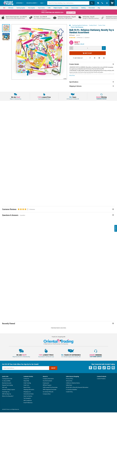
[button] (39, 51)
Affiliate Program (47, 385)
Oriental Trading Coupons (8, 389)
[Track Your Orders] (98, 3)
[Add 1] (104, 48)
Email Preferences (28, 402)
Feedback (115, 228)
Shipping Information (29, 389)
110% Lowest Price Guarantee (50, 387)
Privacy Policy (69, 378)
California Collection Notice (73, 383)
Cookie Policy (69, 391)
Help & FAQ (26, 380)
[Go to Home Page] (70, 25)
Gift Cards (4, 387)
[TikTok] (104, 367)
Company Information (48, 378)
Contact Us (26, 378)
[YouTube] (108, 367)
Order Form (26, 385)
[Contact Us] (102, 3)
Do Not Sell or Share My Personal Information (77, 387)
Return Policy (27, 387)
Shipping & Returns (75, 86)
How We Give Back (47, 380)
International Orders (29, 394)
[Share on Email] (99, 58)
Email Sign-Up (5, 391)
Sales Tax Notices (28, 396)
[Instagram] (113, 367)
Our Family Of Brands (48, 391)
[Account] (107, 3)
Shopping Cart (27, 391)
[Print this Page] (104, 58)
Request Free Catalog (7, 385)
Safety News (69, 385)
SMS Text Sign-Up (6, 394)
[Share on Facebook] (90, 58)
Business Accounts (6, 383)
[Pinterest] (99, 367)
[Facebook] (90, 367)
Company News (47, 394)
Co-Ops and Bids (6, 380)
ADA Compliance (28, 400)
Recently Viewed (8, 323)
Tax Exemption (27, 398)
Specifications (73, 82)
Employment (46, 383)
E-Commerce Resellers (71, 389)
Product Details (74, 64)
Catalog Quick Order (7, 378)
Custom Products (101, 378)
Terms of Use (69, 380)
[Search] (92, 3)
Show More (72, 75)
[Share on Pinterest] (95, 58)
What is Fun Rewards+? (7, 396)
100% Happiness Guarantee (49, 389)
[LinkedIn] (95, 367)
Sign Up (53, 368)
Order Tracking (27, 383)
